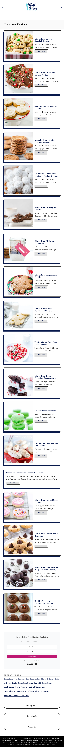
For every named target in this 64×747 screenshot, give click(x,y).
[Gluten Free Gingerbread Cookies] (18, 281)
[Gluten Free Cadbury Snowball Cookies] (18, 45)
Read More (42, 51)
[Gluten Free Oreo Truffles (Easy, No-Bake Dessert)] (18, 573)
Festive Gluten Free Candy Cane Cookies (46, 343)
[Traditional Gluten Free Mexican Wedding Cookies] (18, 179)
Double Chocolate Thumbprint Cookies (43, 602)
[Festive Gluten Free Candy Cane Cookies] (18, 348)
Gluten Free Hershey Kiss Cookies (46, 208)
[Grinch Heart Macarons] (18, 415)
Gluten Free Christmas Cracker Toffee (44, 73)
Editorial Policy (32, 716)
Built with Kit (32, 664)
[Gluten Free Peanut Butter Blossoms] (18, 539)
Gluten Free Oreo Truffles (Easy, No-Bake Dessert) (46, 568)
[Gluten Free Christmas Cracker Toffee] (18, 78)
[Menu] (2, 7)
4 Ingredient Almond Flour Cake (16, 695)
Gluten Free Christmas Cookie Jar (44, 242)
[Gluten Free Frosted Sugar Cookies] (18, 506)
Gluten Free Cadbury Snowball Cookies (44, 40)
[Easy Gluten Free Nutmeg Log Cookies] (18, 449)
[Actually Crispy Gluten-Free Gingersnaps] (18, 146)
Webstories (32, 727)
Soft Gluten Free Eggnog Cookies (45, 107)
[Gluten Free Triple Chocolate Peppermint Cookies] (18, 382)
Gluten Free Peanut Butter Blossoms (46, 534)
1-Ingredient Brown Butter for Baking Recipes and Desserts (26, 691)
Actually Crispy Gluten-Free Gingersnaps (45, 141)
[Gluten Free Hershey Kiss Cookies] (18, 213)
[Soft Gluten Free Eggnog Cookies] (18, 112)
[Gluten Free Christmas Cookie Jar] (18, 247)
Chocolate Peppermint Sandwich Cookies (24, 472)
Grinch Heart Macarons (45, 410)
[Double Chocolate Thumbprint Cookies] (18, 607)
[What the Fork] (31, 7)
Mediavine (53, 744)
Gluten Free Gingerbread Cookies (45, 276)
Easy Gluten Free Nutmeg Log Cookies (46, 444)
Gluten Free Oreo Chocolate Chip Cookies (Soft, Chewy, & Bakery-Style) (31, 679)
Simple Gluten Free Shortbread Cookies (43, 309)
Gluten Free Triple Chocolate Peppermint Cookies (44, 378)
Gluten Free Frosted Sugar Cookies (46, 501)
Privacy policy (32, 705)
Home (3, 18)
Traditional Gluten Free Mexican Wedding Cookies (46, 174)
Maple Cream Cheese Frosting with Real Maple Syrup (24, 687)
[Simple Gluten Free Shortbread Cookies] (18, 314)
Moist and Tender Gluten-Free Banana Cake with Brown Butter (28, 683)
